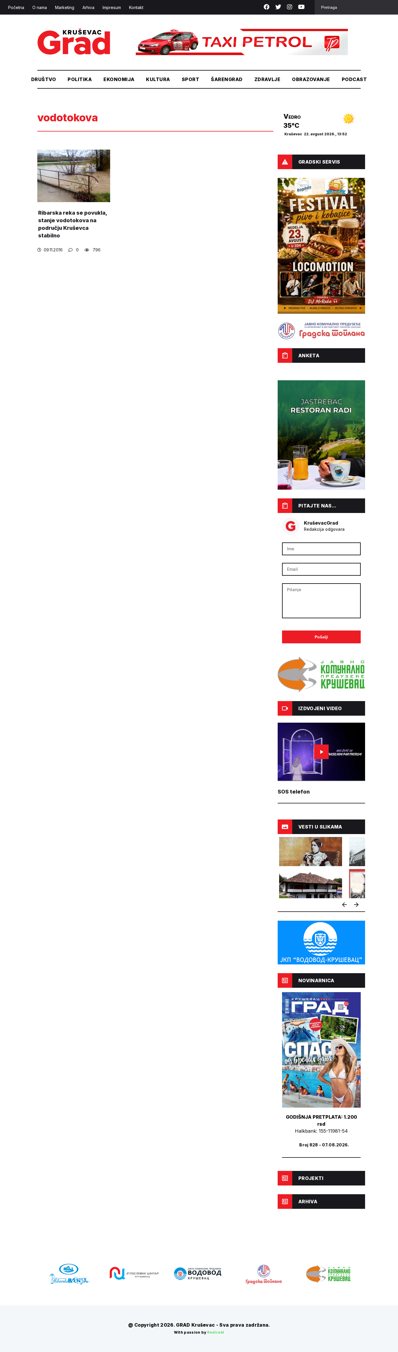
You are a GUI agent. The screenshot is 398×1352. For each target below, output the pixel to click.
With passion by (199, 1332)
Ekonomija (118, 79)
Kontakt (136, 7)
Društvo (43, 79)
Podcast (354, 79)
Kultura (158, 79)
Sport (190, 79)
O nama (39, 7)
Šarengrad (226, 79)
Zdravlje (267, 79)
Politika (80, 79)
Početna (16, 7)
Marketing (64, 7)
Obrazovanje (311, 79)
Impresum (112, 7)
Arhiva (88, 7)
